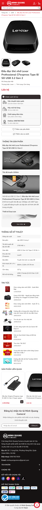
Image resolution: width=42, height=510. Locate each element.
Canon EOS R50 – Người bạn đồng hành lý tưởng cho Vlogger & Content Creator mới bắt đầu (26, 297)
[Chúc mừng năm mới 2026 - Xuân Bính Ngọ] (7, 289)
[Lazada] (18, 478)
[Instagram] (8, 478)
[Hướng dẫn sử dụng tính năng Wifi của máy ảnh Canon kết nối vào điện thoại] (7, 313)
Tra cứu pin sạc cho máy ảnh (23, 319)
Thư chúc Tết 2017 (20, 343)
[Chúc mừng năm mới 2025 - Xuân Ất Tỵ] (7, 306)
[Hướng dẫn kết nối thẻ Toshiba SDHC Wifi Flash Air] (7, 361)
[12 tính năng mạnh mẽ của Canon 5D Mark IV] (7, 328)
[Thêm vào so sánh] (22, 387)
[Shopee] (13, 478)
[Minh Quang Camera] (15, 3)
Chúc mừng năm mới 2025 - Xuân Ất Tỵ (26, 304)
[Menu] (2, 3)
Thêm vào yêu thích (22, 129)
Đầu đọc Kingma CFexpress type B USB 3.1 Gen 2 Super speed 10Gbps (12, 398)
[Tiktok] (23, 478)
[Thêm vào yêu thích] (22, 383)
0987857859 (19, 121)
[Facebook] (3, 478)
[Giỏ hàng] (39, 3)
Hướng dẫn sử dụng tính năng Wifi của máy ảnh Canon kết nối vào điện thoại (26, 312)
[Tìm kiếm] (39, 7)
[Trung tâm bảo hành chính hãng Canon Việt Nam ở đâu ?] (7, 352)
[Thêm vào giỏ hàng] (21, 401)
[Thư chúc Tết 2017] (7, 345)
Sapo (26, 508)
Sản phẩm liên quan (11, 369)
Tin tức (5, 282)
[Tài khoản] (34, 3)
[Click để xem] (21, 38)
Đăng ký (35, 425)
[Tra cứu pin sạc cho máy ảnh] (7, 321)
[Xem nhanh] (22, 379)
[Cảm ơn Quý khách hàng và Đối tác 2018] (7, 337)
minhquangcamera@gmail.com (18, 460)
